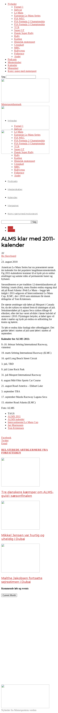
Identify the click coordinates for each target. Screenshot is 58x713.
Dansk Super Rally (24, 33)
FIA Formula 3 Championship (29, 24)
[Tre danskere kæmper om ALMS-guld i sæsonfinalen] (20, 485)
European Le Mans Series (27, 15)
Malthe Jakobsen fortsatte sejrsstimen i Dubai (21, 580)
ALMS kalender (16, 419)
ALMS (11, 230)
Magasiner (13, 68)
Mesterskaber (14, 62)
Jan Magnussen (15, 425)
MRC (17, 47)
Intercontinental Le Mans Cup (23, 422)
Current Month (9, 595)
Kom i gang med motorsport (22, 71)
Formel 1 (18, 7)
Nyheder (12, 4)
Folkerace (19, 53)
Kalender (12, 65)
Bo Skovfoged (8, 256)
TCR (16, 27)
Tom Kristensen (16, 428)
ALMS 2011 (14, 416)
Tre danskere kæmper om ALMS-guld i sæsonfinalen (27, 494)
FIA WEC (19, 18)
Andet (17, 56)
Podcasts (12, 59)
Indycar (18, 9)
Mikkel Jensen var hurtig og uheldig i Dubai (22, 537)
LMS (10, 227)
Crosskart (19, 44)
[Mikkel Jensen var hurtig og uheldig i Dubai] (20, 528)
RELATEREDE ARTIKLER (17, 449)
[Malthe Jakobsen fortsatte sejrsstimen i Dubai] (20, 571)
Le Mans (18, 12)
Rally (17, 36)
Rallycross (19, 50)
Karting (18, 39)
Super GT (19, 30)
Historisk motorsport (24, 42)
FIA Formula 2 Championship (29, 21)
